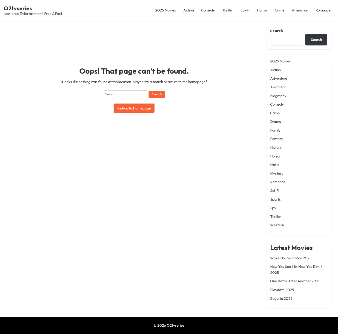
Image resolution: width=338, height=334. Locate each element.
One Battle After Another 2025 (295, 281)
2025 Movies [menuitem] (165, 10)
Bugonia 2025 (281, 298)
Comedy (277, 104)
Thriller (275, 216)
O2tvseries (18, 8)
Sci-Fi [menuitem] (245, 10)
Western (277, 225)
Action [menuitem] (188, 10)
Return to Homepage (134, 108)
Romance (277, 182)
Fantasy (276, 138)
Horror (275, 156)
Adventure (278, 78)
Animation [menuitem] (300, 10)
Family (275, 130)
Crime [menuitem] (279, 10)
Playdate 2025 (282, 289)
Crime (275, 113)
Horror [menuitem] (262, 10)
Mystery (276, 173)
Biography (278, 95)
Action (275, 69)
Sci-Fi (274, 190)
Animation (278, 87)
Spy (273, 207)
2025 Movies (280, 61)
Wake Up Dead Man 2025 (291, 258)
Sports (275, 199)
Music (274, 164)
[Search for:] (126, 94)
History (276, 147)
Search (276, 30)
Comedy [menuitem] (208, 10)
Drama (275, 121)
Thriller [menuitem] (227, 10)
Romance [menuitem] (323, 10)
